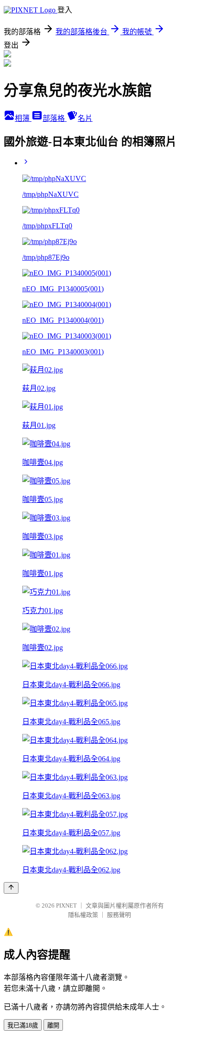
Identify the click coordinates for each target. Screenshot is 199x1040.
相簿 (23, 118)
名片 (85, 118)
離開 (53, 1025)
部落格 (55, 118)
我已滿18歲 (22, 1025)
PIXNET (66, 905)
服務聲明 (119, 914)
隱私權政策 (83, 914)
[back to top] (11, 888)
